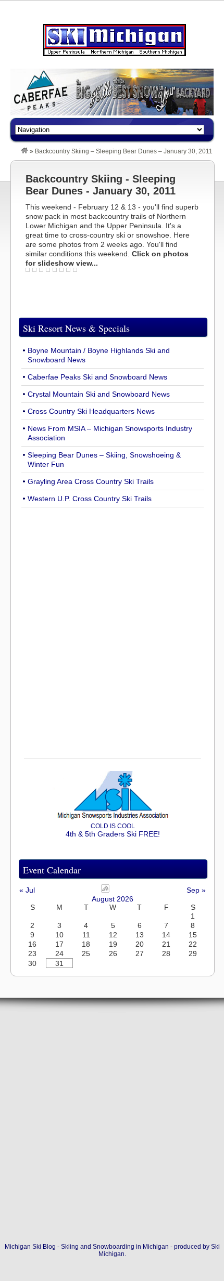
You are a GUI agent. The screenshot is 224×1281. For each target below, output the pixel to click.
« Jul (27, 890)
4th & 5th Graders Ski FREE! (113, 830)
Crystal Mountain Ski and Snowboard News (99, 394)
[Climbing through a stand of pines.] (69, 272)
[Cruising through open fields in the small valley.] (56, 272)
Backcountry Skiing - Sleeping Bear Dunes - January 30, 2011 (101, 185)
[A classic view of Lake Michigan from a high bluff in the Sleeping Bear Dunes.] (29, 272)
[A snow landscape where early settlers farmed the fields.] (62, 272)
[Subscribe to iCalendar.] (105, 890)
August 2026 (112, 899)
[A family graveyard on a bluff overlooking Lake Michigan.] (49, 272)
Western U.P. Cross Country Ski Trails (90, 498)
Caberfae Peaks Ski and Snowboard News (97, 377)
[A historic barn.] (76, 272)
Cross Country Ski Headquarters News (91, 411)
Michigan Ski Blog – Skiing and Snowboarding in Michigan (114, 40)
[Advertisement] (112, 627)
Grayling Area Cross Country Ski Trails (91, 481)
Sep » (196, 890)
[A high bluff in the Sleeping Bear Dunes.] (35, 272)
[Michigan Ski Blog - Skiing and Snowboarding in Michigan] (24, 151)
